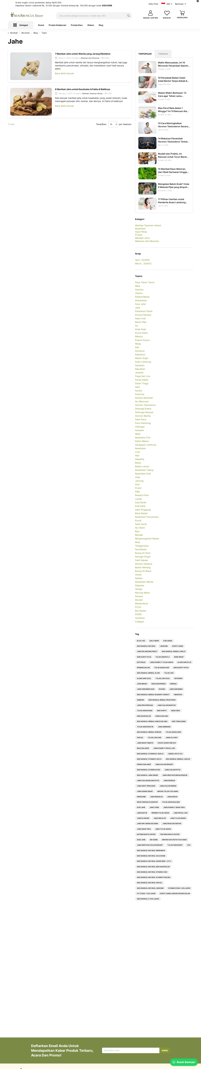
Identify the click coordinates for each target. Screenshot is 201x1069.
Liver (137, 452)
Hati (137, 455)
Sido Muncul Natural (146, 646)
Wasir (138, 434)
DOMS (138, 614)
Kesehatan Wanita (144, 581)
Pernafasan (141, 549)
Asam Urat (140, 318)
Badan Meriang (143, 567)
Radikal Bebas (142, 296)
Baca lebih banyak (64, 73)
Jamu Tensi (154, 807)
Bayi (137, 531)
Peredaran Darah (143, 311)
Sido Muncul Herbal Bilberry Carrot (153, 694)
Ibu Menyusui (142, 401)
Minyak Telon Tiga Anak (167, 791)
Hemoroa (178, 694)
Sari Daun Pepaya (158, 684)
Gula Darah (140, 502)
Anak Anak (140, 329)
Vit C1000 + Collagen (146, 893)
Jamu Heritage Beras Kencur (174, 775)
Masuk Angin (141, 358)
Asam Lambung (143, 361)
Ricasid (162, 689)
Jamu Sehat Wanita (145, 743)
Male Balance (143, 748)
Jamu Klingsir (143, 818)
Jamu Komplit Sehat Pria (174, 807)
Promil (138, 488)
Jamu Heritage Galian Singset (150, 845)
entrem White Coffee (146, 834)
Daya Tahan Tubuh (144, 282)
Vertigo (138, 589)
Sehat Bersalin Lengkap (147, 802)
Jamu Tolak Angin (163, 829)
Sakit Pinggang (143, 509)
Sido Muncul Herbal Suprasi (149, 732)
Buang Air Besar (143, 571)
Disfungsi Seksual (144, 412)
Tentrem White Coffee (169, 834)
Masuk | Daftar (150, 18)
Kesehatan (140, 228)
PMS (137, 491)
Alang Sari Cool (144, 678)
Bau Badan (140, 610)
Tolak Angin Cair (161, 667)
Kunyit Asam (141, 332)
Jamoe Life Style (175, 754)
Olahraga (139, 426)
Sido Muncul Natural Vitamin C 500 (152, 872)
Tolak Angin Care (173, 732)
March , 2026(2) (143, 263)
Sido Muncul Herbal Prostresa (162, 700)
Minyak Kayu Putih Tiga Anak (174, 840)
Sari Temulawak (179, 721)
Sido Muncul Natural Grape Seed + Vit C (154, 861)
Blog (35, 33)
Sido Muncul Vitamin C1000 (148, 770)
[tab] (145, 54)
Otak (137, 477)
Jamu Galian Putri (172, 770)
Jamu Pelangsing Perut (147, 651)
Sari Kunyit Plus (144, 657)
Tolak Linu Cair (154, 737)
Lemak (138, 498)
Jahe (137, 307)
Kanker (138, 390)
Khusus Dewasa (143, 314)
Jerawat (139, 372)
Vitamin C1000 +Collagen (179, 888)
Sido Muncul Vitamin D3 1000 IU (150, 754)
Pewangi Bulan (143, 667)
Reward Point (142, 495)
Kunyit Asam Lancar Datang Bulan (175, 893)
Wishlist (167, 18)
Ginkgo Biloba (161, 716)
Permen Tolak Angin (160, 813)
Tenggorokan (142, 545)
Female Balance (144, 764)
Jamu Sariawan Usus (145, 689)
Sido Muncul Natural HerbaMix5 (151, 850)
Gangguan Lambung (145, 444)
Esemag (173, 684)
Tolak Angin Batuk (145, 727)
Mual (137, 542)
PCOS (138, 607)
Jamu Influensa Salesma (147, 823)
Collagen (139, 621)
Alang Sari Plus (184, 662)
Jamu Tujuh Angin (178, 818)
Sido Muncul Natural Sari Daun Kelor (153, 867)
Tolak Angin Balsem (171, 802)
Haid (137, 387)
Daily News (154, 641)
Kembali (14, 33)
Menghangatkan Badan (147, 538)
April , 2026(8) (142, 260)
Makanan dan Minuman (90, 58)
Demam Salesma (143, 563)
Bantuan (179, 4)
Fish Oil (140, 737)
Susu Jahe (140, 304)
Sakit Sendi (141, 524)
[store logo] (27, 14)
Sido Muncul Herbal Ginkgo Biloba (152, 721)
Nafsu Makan (142, 441)
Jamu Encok (172, 797)
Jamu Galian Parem (168, 786)
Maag (138, 343)
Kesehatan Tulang (144, 470)
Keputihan (140, 369)
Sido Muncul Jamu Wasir (147, 775)
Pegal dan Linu (142, 376)
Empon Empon (142, 340)
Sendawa (140, 618)
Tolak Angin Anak (144, 710)
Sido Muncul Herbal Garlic (173, 651)
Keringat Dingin (143, 556)
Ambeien (139, 430)
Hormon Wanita (143, 415)
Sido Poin (153, 4)
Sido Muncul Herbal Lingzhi (178, 759)
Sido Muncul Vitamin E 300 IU (149, 759)
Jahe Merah (142, 684)
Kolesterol (140, 354)
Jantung (139, 480)
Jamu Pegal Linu (180, 813)
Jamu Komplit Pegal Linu (164, 748)
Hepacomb (141, 797)
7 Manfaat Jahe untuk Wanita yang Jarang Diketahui (82, 53)
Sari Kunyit (162, 710)
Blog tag (141, 641)
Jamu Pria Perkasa (145, 705)
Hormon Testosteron (145, 405)
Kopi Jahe (141, 807)
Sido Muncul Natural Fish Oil (149, 883)
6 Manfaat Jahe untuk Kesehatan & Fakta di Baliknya (82, 89)
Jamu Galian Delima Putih (148, 780)
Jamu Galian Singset (164, 764)
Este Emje (141, 662)
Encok (138, 520)
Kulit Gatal (140, 506)
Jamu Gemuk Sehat (145, 791)
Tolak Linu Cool (163, 678)
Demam (139, 596)
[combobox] (94, 15)
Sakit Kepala (141, 560)
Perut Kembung (143, 423)
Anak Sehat (179, 657)
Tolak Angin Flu (162, 657)
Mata (137, 286)
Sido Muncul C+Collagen (148, 899)
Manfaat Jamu (142, 238)
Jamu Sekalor (160, 818)
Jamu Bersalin (156, 797)
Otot (137, 484)
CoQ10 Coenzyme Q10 (167, 743)
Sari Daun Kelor (144, 716)
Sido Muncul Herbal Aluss (148, 673)
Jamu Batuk (142, 813)
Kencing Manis (142, 592)
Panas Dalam (141, 379)
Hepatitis (139, 459)
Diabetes (139, 585)
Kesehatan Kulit (143, 473)
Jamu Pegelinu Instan (172, 823)
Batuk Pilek (141, 322)
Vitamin (139, 293)
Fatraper (178, 678)
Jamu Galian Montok (166, 705)
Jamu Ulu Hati (172, 737)
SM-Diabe (154, 840)
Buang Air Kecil (142, 553)
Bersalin (139, 535)
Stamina (139, 289)
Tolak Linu (169, 673)
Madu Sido (175, 710)
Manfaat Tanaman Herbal (92, 93)
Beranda (26, 33)
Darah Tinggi (141, 383)
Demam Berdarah (144, 397)
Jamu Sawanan (164, 727)
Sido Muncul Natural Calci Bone (151, 856)
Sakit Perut (140, 419)
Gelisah (138, 578)
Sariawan (139, 365)
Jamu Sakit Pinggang (146, 786)
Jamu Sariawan (175, 689)
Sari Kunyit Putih (181, 667)
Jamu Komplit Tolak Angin (161, 662)
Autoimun (140, 351)
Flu (136, 325)
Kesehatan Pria (142, 437)
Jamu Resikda (169, 780)
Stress (138, 574)
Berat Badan (141, 513)
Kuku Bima (167, 641)
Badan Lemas (142, 466)
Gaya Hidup (141, 231)
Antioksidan (141, 300)
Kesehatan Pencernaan (147, 517)
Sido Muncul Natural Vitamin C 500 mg (153, 877)
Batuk (138, 462)
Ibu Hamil (140, 527)
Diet (137, 347)
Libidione (164, 646)
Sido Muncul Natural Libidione (150, 888)
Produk (138, 234)
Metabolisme (141, 603)
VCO (188, 845)
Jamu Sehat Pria (144, 829)
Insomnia (139, 394)
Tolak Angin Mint (175, 845)
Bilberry (139, 336)
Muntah (139, 600)
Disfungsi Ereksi (143, 408)
